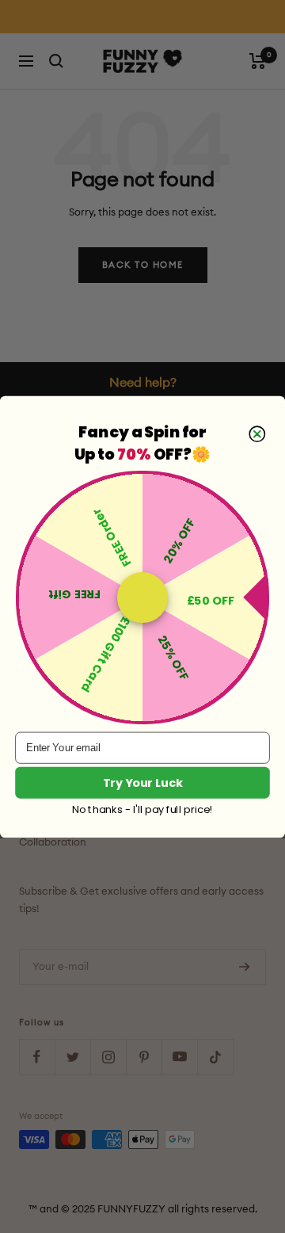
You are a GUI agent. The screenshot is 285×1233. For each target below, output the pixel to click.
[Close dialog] (256, 433)
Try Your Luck (143, 782)
